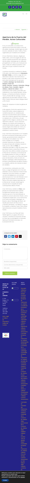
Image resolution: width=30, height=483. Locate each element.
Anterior (18, 29)
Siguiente (23, 29)
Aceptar (5, 480)
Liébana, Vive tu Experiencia (24, 324)
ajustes (23, 477)
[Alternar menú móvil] (27, 14)
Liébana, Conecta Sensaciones (24, 329)
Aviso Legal (5, 316)
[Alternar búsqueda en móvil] (23, 14)
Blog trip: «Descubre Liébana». (24, 319)
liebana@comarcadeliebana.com (15, 3)
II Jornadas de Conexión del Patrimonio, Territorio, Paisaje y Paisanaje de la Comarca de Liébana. (24, 410)
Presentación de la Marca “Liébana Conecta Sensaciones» (24, 395)
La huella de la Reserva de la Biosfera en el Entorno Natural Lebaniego (24, 311)
